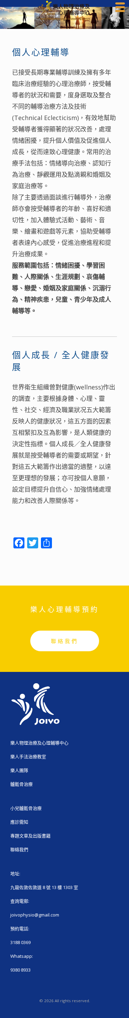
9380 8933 (20, 970)
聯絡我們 (64, 640)
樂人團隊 (19, 770)
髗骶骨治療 (21, 784)
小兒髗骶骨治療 (26, 808)
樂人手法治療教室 (28, 756)
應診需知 (19, 822)
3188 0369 (20, 942)
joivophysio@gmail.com (34, 915)
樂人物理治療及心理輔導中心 (39, 743)
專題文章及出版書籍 (30, 836)
